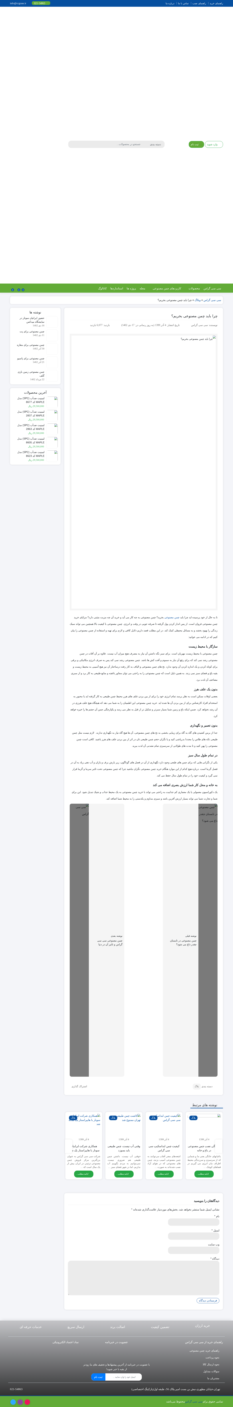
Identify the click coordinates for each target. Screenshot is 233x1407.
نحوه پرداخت (212, 1357)
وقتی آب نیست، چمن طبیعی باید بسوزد (124, 1148)
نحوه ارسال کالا (211, 1364)
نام (216, 1216)
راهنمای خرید (216, 3)
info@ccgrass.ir (18, 3)
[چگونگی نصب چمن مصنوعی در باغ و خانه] (204, 1127)
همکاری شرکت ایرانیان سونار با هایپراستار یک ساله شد (84, 1150)
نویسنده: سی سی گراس (204, 325)
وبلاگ (198, 300)
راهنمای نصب (199, 3)
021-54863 (40, 3)
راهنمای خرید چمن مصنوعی (204, 1350)
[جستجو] (71, 144)
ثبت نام (98, 1376)
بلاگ (197, 1086)
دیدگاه (214, 1258)
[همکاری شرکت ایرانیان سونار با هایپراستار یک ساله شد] (83, 1127)
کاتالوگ (102, 288)
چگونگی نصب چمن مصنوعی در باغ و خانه (204, 1148)
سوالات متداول (211, 1371)
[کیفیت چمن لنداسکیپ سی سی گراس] (164, 1127)
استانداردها (116, 288)
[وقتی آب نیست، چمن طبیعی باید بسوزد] (123, 1127)
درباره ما (170, 3)
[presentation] (218, 1146)
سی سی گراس (212, 288)
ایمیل (215, 1230)
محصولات (194, 288)
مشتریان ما (213, 1378)
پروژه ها (131, 288)
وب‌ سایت (213, 1244)
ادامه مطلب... (202, 1174)
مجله (142, 288)
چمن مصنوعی (171, 617)
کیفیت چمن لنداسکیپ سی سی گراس (164, 1148)
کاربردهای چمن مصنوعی (166, 288)
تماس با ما (183, 3)
